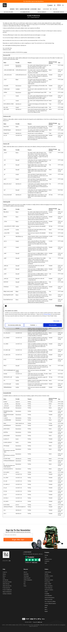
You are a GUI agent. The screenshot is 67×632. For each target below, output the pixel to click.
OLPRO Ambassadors (28, 580)
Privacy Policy (47, 314)
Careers (46, 591)
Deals (39, 9)
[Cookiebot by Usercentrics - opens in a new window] (56, 306)
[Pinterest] (6, 560)
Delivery (4, 574)
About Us (25, 572)
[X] (8, 560)
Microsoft (17, 160)
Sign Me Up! (18, 540)
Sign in (46, 609)
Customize (32, 325)
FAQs (4, 578)
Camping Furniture (24, 9)
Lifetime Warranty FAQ (7, 586)
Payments (46, 574)
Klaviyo (17, 126)
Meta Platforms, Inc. (19, 236)
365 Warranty (5, 580)
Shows (25, 586)
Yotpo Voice (18, 403)
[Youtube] (9, 560)
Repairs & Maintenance (7, 591)
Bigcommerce (18, 65)
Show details (56, 320)
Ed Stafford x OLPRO (49, 576)
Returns (4, 576)
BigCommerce (18, 85)
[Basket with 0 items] (62, 5)
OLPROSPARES (46, 9)
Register (46, 611)
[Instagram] (4, 560)
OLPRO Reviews (48, 572)
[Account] (54, 5)
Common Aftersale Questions (50, 603)
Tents (17, 9)
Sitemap (46, 605)
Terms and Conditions (49, 589)
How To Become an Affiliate (50, 601)
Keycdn (17, 286)
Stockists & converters (49, 580)
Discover (55, 9)
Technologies (26, 576)
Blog (24, 583)
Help (51, 9)
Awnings (12, 9)
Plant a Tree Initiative (48, 586)
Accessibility (47, 593)
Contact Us (5, 572)
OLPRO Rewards (27, 578)
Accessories (33, 9)
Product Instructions (6, 587)
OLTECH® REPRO (48, 595)
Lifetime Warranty (6, 583)
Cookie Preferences (48, 587)
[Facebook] (3, 560)
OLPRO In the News (48, 599)
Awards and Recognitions (49, 597)
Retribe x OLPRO (48, 583)
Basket (46, 607)
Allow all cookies (53, 325)
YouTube (17, 226)
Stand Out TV (47, 578)
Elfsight (17, 79)
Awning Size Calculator (7, 582)
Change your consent (7, 49)
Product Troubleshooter (7, 589)
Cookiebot (25, 52)
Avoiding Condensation (7, 593)
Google (17, 95)
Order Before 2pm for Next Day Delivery (34, 1)
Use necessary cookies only (14, 325)
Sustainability (26, 574)
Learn (25, 582)
